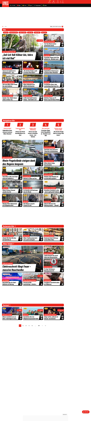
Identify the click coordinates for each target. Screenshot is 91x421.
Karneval (6, 32)
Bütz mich (44, 32)
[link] (5, 3)
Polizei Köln (37, 32)
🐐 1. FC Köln (12, 5)
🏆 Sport (30, 5)
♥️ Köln (18, 5)
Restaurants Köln (13, 32)
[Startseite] (2, 26)
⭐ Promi (24, 5)
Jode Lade (30, 32)
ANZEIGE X (65, 414)
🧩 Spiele (44, 5)
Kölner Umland (23, 32)
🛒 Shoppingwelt (37, 5)
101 (39, 325)
